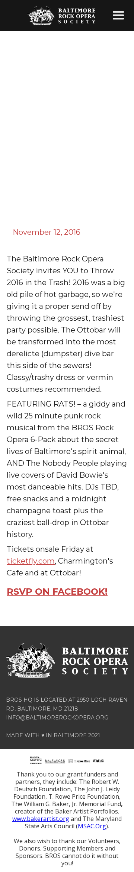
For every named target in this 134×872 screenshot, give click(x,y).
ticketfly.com (31, 561)
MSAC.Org (92, 826)
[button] (118, 15)
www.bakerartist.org (40, 819)
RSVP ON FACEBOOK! (57, 591)
